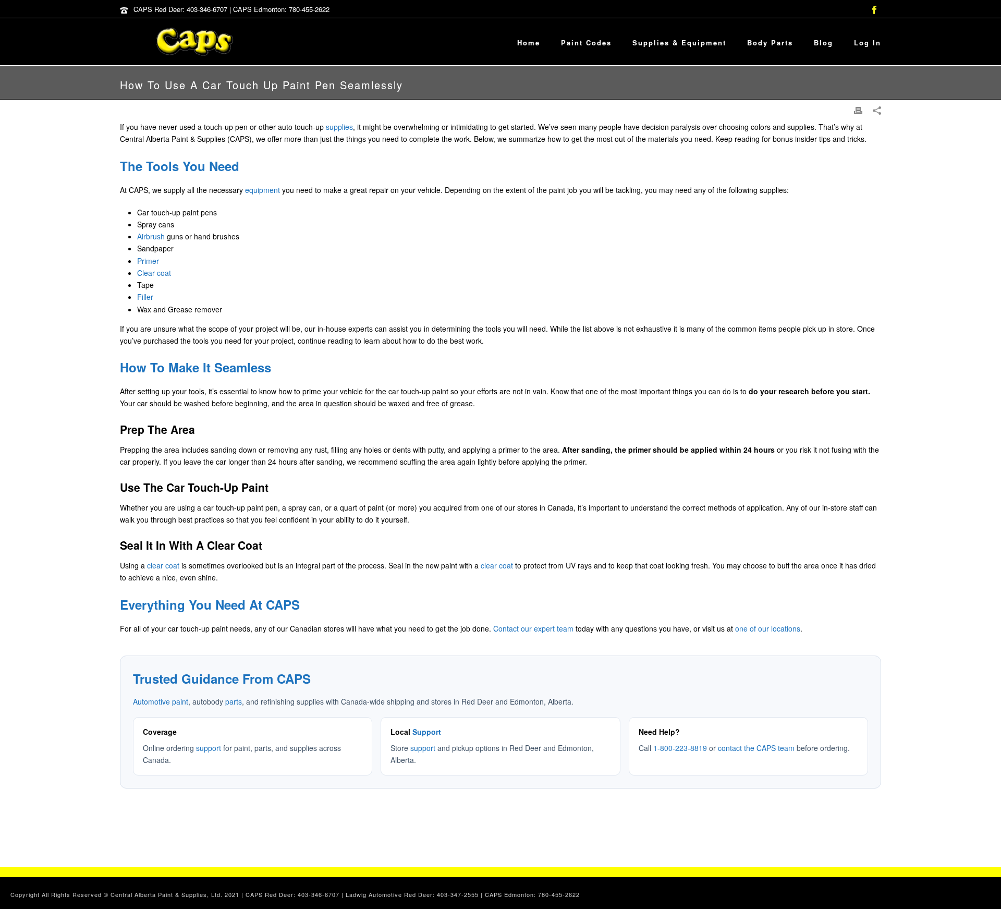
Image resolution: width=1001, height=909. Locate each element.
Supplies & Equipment (679, 42)
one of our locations (767, 628)
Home (528, 42)
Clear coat (154, 273)
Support (426, 731)
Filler (145, 297)
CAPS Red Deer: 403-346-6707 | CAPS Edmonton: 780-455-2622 (231, 9)
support (208, 748)
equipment (262, 190)
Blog (823, 42)
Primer (148, 261)
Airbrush (151, 236)
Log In (867, 42)
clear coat (163, 565)
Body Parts (770, 42)
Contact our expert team (533, 628)
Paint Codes (586, 42)
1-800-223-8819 (680, 748)
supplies (339, 127)
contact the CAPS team (756, 748)
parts (233, 701)
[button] (981, 889)
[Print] (858, 110)
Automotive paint (160, 701)
